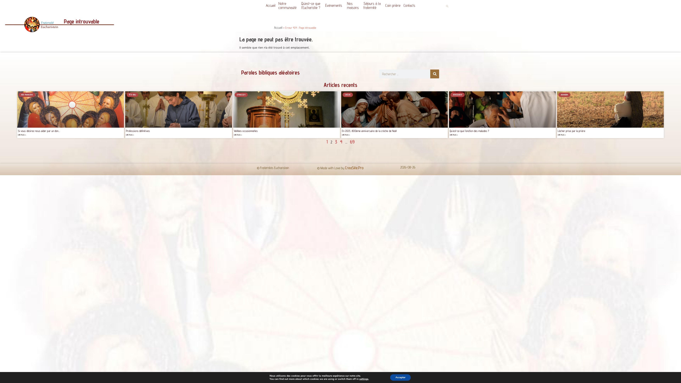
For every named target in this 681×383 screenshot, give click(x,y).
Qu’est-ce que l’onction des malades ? (469, 131)
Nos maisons (353, 5)
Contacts (409, 5)
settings (363, 379)
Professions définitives (138, 131)
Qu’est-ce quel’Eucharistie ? (310, 5)
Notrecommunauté (287, 5)
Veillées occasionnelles (246, 131)
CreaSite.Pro (354, 167)
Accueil (271, 5)
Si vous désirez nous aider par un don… (39, 131)
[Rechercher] (434, 74)
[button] (447, 6)
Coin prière (393, 5)
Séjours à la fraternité (372, 5)
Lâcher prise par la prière (571, 131)
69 (352, 142)
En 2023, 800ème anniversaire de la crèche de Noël (370, 131)
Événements (333, 5)
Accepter (400, 377)
